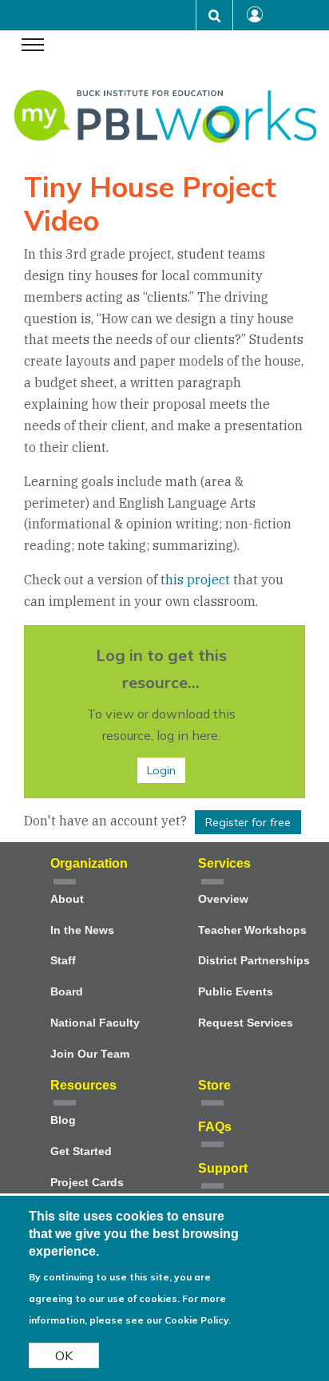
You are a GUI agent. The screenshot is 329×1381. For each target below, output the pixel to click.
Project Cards (87, 1183)
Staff (63, 961)
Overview (223, 899)
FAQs (215, 1127)
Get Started (81, 1151)
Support (223, 1168)
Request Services (245, 1023)
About (67, 899)
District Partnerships (254, 961)
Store (214, 1085)
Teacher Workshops (252, 930)
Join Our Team (89, 1054)
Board (66, 992)
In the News (82, 930)
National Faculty (95, 1023)
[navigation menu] (33, 46)
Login (161, 770)
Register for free (248, 822)
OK (64, 1355)
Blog (63, 1120)
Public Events (235, 992)
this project (195, 580)
